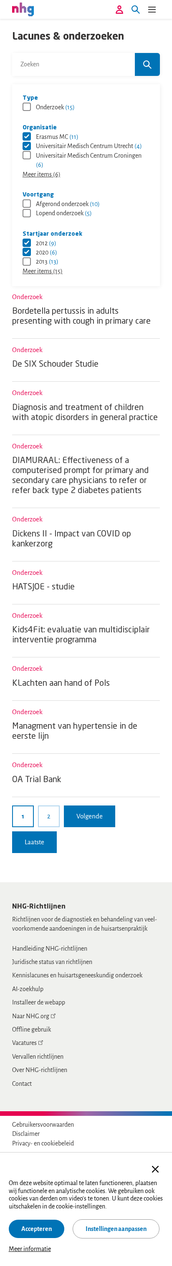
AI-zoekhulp (27, 989)
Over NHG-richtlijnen (39, 1070)
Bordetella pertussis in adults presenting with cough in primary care (81, 316)
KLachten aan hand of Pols (61, 684)
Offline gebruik (31, 1029)
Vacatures (24, 1042)
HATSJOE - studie (43, 587)
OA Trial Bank (36, 780)
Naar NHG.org (30, 1016)
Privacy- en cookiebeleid (43, 1143)
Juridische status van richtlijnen (52, 962)
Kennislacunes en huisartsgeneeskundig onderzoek (77, 975)
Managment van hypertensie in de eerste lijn (74, 731)
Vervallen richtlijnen (37, 1056)
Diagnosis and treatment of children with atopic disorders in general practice (85, 413)
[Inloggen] (119, 9)
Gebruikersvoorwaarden (43, 1124)
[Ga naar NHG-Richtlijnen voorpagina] (23, 9)
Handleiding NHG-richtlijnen (49, 948)
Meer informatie (30, 1249)
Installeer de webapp (38, 1002)
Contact (22, 1083)
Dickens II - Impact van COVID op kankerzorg (71, 539)
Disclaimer (26, 1133)
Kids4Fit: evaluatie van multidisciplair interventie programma (81, 635)
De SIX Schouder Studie (55, 364)
